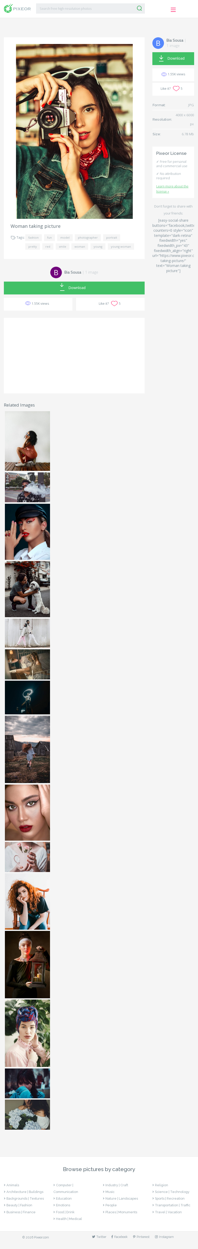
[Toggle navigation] (173, 9)
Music (109, 1192)
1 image (91, 272)
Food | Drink (65, 1212)
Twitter (101, 1237)
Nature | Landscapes (121, 1198)
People (111, 1205)
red (47, 246)
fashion (33, 237)
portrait (111, 237)
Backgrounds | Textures (25, 1198)
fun (49, 237)
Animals (12, 1185)
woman (80, 246)
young (98, 246)
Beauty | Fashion (19, 1205)
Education (64, 1198)
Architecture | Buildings (24, 1192)
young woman (121, 246)
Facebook (121, 1237)
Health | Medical (69, 1219)
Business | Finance (21, 1212)
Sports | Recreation (170, 1198)
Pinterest (143, 1237)
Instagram (166, 1237)
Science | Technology (172, 1192)
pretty (32, 246)
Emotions (63, 1205)
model (65, 237)
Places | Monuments (121, 1212)
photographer (88, 237)
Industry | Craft (116, 1185)
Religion (161, 1185)
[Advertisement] (74, 356)
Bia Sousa (72, 272)
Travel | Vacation (168, 1212)
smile (62, 246)
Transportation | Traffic (172, 1205)
